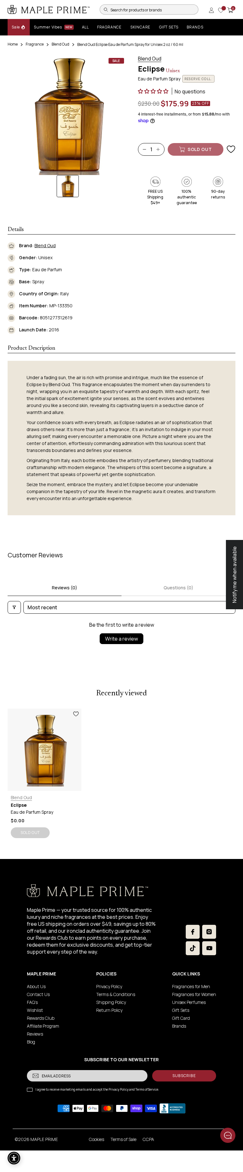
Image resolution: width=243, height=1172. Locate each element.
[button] (153, 91)
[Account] (211, 10)
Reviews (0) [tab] (64, 588)
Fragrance (35, 44)
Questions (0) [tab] (178, 588)
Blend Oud (60, 44)
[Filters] (14, 607)
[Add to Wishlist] (231, 149)
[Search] (106, 9)
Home (13, 44)
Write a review (121, 638)
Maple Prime (44, 1139)
